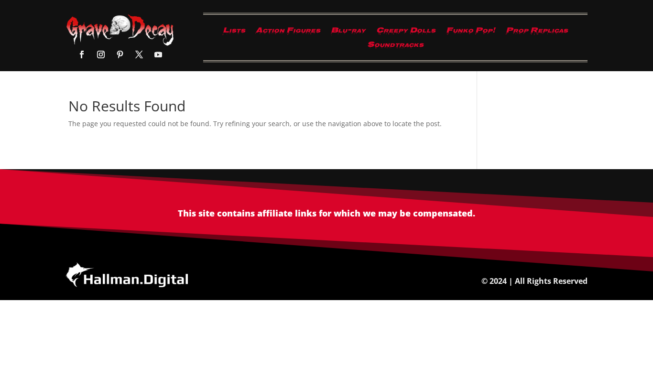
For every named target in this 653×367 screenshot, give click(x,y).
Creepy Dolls (405, 32)
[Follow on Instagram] (101, 54)
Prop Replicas (537, 32)
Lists (234, 32)
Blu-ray (348, 32)
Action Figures (288, 32)
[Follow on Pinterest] (120, 54)
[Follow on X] (139, 54)
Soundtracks (395, 47)
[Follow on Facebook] (81, 54)
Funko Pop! (470, 32)
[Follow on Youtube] (158, 54)
